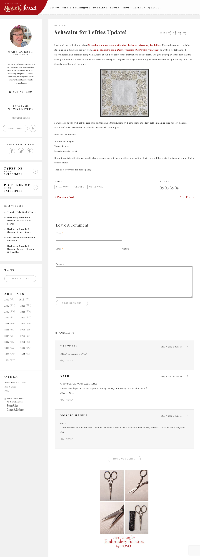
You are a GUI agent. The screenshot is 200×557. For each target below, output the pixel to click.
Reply (69, 361)
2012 (7, 342)
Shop (126, 7)
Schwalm (79, 187)
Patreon (139, 7)
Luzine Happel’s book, (125, 49)
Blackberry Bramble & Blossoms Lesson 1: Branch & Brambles (20, 249)
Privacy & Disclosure (15, 409)
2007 (22, 354)
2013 (22, 336)
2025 (21, 299)
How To (53, 7)
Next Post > (187, 197)
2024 (7, 305)
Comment (60, 264)
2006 (7, 360)
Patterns (100, 7)
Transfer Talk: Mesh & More (21, 212)
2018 (7, 323)
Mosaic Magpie (74, 415)
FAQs (7, 391)
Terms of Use (12, 405)
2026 (7, 299)
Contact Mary (23, 92)
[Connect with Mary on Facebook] (12, 151)
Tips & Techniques (76, 7)
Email (58, 248)
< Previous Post (64, 197)
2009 (22, 348)
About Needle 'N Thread (16, 382)
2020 (7, 317)
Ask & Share (10, 386)
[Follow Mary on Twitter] (21, 151)
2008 (7, 354)
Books (115, 7)
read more (22, 83)
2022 (7, 311)
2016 (7, 330)
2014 (7, 336)
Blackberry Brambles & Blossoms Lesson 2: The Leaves (19, 220)
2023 (22, 305)
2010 (7, 348)
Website (125, 248)
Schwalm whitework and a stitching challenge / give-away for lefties (124, 45)
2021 (22, 311)
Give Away (62, 187)
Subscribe (15, 128)
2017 (22, 323)
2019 (22, 317)
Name (58, 233)
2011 (22, 342)
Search (156, 7)
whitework (96, 187)
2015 (22, 330)
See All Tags (20, 278)
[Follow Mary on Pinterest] (30, 151)
